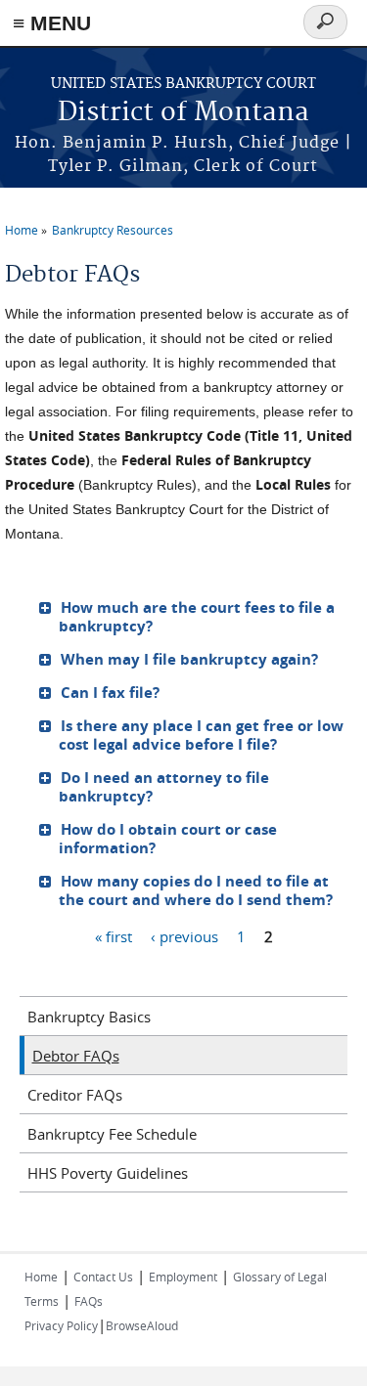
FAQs (88, 1301)
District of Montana (183, 113)
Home (21, 230)
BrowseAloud (142, 1325)
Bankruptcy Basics (89, 1016)
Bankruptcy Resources (112, 230)
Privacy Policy (61, 1325)
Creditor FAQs (74, 1094)
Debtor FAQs (75, 1055)
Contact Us (103, 1276)
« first (113, 935)
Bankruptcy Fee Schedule (112, 1134)
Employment (183, 1276)
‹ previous (184, 935)
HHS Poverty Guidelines (107, 1173)
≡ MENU (52, 23)
